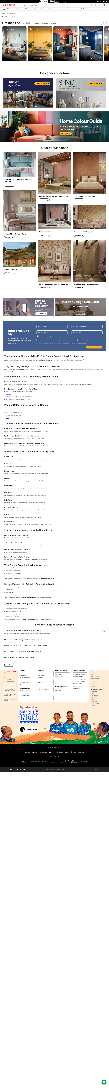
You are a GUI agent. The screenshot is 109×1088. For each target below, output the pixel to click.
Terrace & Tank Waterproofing (79, 679)
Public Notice (93, 705)
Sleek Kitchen (23, 680)
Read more (8, 185)
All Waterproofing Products (78, 674)
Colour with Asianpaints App (43, 689)
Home (3, 13)
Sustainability (36, 9)
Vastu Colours (40, 687)
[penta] (84, 762)
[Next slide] (105, 23)
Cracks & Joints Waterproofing (79, 681)
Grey (7, 412)
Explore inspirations (41, 83)
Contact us (102, 9)
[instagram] (17, 770)
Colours (9, 9)
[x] (14, 770)
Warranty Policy (94, 697)
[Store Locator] (95, 5)
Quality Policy (93, 699)
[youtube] (21, 770)
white (15, 431)
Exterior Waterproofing (77, 686)
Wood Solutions (23, 684)
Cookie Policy (93, 693)
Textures (35, 23)
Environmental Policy (95, 695)
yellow (22, 481)
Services (21, 9)
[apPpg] (74, 762)
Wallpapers (45, 23)
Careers (97, 9)
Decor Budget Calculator (25, 695)
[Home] (4, 9)
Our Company (84, 9)
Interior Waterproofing (77, 683)
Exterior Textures (58, 692)
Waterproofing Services (25, 677)
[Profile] (99, 5)
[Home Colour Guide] (54, 126)
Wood (53, 23)
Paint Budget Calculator (25, 690)
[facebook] (11, 770)
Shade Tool (40, 684)
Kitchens (8, 396)
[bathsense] (35, 762)
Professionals (44, 9)
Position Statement (95, 701)
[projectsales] (54, 762)
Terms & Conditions (95, 703)
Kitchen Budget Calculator (25, 697)
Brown (7, 418)
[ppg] (65, 762)
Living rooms (9, 391)
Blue (7, 415)
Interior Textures (58, 676)
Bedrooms (8, 394)
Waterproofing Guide (77, 691)
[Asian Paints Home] (9, 672)
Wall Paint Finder (41, 680)
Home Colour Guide (42, 673)
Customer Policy (94, 691)
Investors (91, 9)
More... (51, 9)
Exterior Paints (58, 690)
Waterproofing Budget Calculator (27, 693)
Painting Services (23, 673)
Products (15, 9)
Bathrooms (8, 399)
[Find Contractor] (91, 5)
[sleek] (25, 762)
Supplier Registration (95, 678)
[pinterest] (24, 770)
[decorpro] (45, 762)
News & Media (93, 680)
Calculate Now (80, 313)
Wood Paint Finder (41, 682)
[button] (27, 671)
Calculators (28, 9)
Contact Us (93, 686)
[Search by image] (46, 5)
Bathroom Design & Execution (26, 682)
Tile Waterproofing (76, 688)
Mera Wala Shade (41, 675)
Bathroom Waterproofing (78, 676)
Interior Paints (58, 674)
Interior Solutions (23, 675)
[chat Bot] (104, 1082)
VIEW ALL (8, 665)
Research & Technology (95, 676)
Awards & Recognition (95, 682)
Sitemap (97, 769)
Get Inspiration (41, 677)
